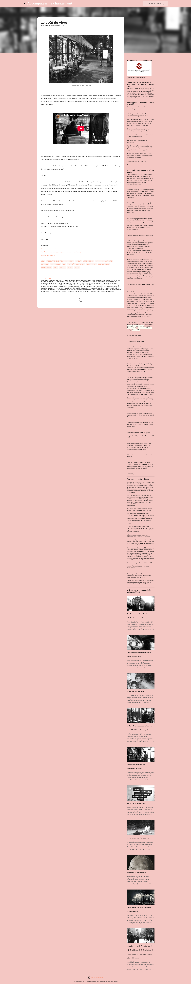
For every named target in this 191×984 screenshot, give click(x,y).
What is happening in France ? (136, 803)
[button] (42, 29)
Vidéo (77, 267)
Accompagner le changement (49, 3)
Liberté (71, 264)
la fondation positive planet (135, 326)
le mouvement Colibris (145, 328)
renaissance (46, 267)
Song (70, 267)
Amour (78, 261)
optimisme (80, 264)
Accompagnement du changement (60, 261)
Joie (64, 264)
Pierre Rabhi (136, 330)
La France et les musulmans (135, 691)
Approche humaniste (104, 261)
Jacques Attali (131, 328)
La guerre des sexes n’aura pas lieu (138, 838)
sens (55, 267)
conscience (55, 264)
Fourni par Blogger (97, 977)
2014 (43, 261)
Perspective (91, 264)
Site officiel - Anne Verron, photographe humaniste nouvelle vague (61, 252)
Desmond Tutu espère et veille (136, 872)
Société (63, 267)
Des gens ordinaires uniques (50, 249)
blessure (45, 264)
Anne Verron (88, 261)
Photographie (104, 264)
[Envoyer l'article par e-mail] (42, 258)
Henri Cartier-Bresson (135, 119)
